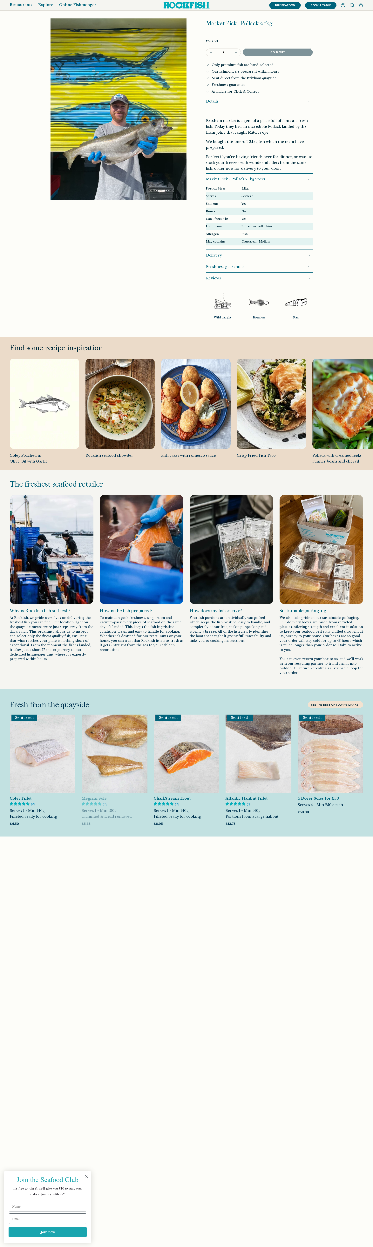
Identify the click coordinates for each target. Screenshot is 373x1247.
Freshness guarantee (225, 267)
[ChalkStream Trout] (186, 754)
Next (367, 414)
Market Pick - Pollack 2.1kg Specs (235, 179)
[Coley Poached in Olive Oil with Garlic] (44, 404)
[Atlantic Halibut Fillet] (258, 754)
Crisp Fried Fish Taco (256, 455)
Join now (47, 1232)
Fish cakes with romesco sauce (188, 455)
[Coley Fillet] (42, 754)
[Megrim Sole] (114, 754)
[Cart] (360, 5)
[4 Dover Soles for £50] (330, 754)
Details (212, 101)
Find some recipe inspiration (56, 347)
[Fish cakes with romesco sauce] (196, 404)
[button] (21, 5)
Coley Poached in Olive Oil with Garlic (28, 458)
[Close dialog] (86, 1176)
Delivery (214, 255)
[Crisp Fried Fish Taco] (271, 404)
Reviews (213, 278)
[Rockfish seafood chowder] (120, 404)
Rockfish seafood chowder (109, 455)
